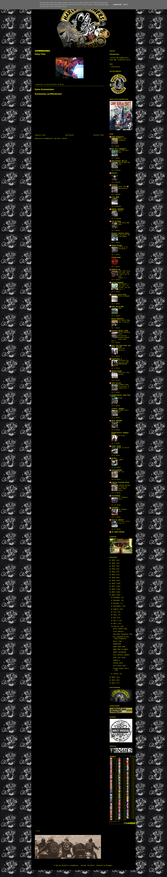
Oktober (116, 603)
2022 (114, 572)
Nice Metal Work (119, 666)
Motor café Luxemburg (122, 139)
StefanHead (115, 496)
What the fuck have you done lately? (121, 346)
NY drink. (121, 435)
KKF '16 (121, 472)
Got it (125, 4)
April (116, 620)
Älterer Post (99, 135)
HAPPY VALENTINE (119, 652)
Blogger (109, 865)
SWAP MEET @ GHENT (120, 649)
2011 (114, 683)
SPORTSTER (117, 644)
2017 (114, 586)
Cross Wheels (118, 631)
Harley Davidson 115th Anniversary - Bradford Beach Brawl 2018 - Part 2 (120, 337)
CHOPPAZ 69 (115, 269)
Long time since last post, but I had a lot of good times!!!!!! (124, 274)
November (117, 600)
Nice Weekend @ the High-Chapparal (121, 637)
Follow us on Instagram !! (123, 247)
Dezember (117, 597)
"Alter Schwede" (124, 296)
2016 (114, 589)
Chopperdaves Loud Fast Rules (121, 395)
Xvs (119, 422)
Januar (116, 674)
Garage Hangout (117, 282)
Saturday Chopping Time (122, 634)
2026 (114, 560)
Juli (115, 612)
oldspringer (116, 257)
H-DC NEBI (115, 197)
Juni (115, 615)
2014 (114, 595)
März (115, 623)
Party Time (117, 641)
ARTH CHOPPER (116, 420)
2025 (114, 563)
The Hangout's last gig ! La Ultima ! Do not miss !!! (124, 286)
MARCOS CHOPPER (117, 209)
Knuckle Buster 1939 (119, 331)
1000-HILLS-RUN (117, 306)
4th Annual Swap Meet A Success (124, 321)
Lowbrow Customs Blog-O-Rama (120, 483)
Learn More (117, 4)
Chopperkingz (116, 245)
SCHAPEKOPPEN (116, 470)
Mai (115, 618)
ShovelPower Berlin (119, 161)
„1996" (120, 460)
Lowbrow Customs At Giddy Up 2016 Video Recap (124, 488)
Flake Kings (116, 446)
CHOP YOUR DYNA (119, 647)
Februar (116, 626)
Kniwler (114, 173)
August (116, 609)
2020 (114, 578)
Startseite (69, 135)
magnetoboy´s (116, 359)
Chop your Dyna (119, 657)
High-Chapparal (117, 137)
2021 (114, 575)
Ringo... (121, 398)
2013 (114, 677)
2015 (114, 592)
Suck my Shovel (117, 520)
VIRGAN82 (114, 508)
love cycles (116, 383)
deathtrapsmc (116, 371)
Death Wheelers (117, 319)
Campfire (116, 660)
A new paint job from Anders (124, 235)
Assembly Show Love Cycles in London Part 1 (123, 386)
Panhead (114, 185)
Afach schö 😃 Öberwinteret (123, 187)
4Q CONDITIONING (117, 532)
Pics (38, 831)
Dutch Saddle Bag (120, 629)
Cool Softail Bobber (121, 655)
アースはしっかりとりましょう (124, 522)
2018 (119, 308)
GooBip (114, 458)
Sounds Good (118, 663)
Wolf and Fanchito (121, 349)
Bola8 (120, 211)
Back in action (123, 447)
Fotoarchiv (114, 54)
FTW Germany (116, 221)
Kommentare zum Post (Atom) (55, 138)
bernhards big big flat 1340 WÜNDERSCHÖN (123, 362)
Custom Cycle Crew (118, 294)
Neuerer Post (40, 135)
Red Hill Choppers (118, 149)
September (117, 606)
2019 (114, 580)
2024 (114, 566)
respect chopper (117, 408)
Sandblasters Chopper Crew (120, 433)
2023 (114, 569)
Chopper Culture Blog (120, 233)
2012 (114, 680)
